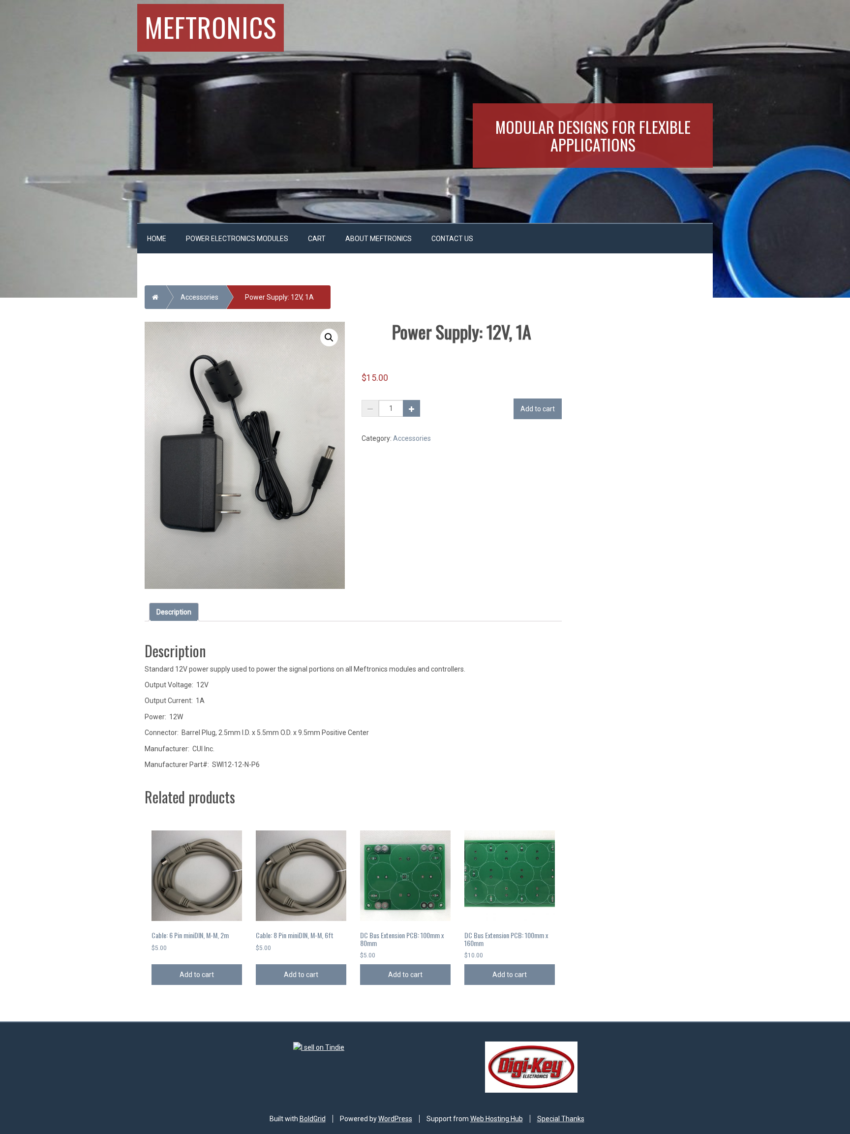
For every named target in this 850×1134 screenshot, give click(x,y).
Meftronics (210, 26)
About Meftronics (378, 239)
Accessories (199, 297)
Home (156, 239)
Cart (317, 239)
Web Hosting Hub (496, 1119)
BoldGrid (313, 1119)
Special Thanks (560, 1119)
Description (173, 612)
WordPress (395, 1119)
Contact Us (452, 239)
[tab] (174, 612)
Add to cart (537, 409)
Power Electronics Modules (237, 239)
